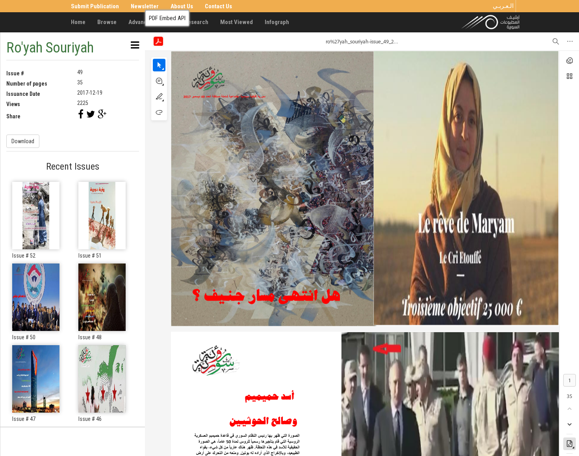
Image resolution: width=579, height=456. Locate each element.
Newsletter (145, 6)
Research (196, 22)
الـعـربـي (503, 5)
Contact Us (218, 6)
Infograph (277, 22)
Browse (107, 22)
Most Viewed (236, 22)
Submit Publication (95, 6)
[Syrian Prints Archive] (491, 22)
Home (78, 22)
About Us (182, 6)
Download (22, 141)
